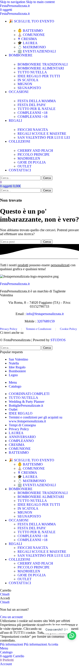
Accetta (53, 644)
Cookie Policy (68, 328)
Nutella (14, 363)
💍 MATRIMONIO (32, 47)
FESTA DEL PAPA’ (32, 105)
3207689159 (46, 321)
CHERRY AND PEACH (35, 150)
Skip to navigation (13, 2)
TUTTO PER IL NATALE (37, 109)
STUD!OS (58, 340)
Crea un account (11, 617)
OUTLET (25, 166)
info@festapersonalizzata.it (45, 314)
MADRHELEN (29, 158)
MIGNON (25, 84)
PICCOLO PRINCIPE (34, 154)
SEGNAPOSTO (29, 88)
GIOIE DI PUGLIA (32, 162)
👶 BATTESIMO (30, 30)
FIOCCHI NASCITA (33, 130)
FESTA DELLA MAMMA (37, 101)
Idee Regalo (17, 367)
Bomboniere (17, 371)
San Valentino (18, 359)
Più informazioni (23, 644)
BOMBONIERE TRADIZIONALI (43, 64)
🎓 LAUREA (28, 43)
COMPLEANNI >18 (32, 116)
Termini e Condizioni (38, 328)
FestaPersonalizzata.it (15, 284)
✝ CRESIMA (27, 39)
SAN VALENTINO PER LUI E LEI (44, 137)
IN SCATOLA (28, 80)
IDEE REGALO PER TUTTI (39, 76)
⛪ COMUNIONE (31, 35)
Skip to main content (40, 2)
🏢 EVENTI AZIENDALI (37, 51)
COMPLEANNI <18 (32, 113)
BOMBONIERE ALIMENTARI (41, 68)
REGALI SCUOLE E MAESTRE (42, 133)
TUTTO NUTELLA (32, 72)
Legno (13, 375)
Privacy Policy (8, 328)
